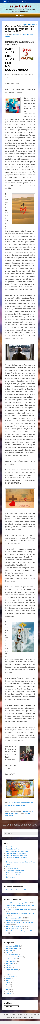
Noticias (25, 811)
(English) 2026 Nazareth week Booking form (19, 909)
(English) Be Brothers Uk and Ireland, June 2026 (20, 913)
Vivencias (9, 993)
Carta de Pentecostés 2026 (14, 920)
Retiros (8, 989)
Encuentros (9, 965)
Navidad (8, 978)
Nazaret (8, 866)
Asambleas (9, 950)
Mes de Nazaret (10, 976)
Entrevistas (9, 967)
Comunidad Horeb (11, 961)
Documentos (9, 963)
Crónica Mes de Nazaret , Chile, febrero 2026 (19, 931)
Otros (7, 985)
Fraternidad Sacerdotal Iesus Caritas (16, 855)
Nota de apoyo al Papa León (14, 929)
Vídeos (8, 991)
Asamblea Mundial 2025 (13, 948)
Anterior (23, 24)
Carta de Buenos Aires (12, 849)
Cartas (8, 952)
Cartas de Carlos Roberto (15, 957)
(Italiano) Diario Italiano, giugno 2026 (16, 903)
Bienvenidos (9, 847)
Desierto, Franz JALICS (13, 875)
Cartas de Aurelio (13, 954)
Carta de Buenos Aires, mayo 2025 (16, 890)
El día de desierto (11, 877)
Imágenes (9, 974)
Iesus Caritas (19, 6)
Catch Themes (28, 1017)
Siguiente (32, 24)
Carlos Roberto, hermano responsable (17, 851)
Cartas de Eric (12, 959)
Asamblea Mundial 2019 (13, 946)
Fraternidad (9, 972)
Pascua (8, 987)
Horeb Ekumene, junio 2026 (14, 918)
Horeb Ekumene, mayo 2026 (14, 926)
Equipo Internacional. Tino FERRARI (16, 853)
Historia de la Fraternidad (13, 873)
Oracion (8, 982)
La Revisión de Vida (12, 868)
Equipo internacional (12, 969)
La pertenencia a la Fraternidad (15, 870)
